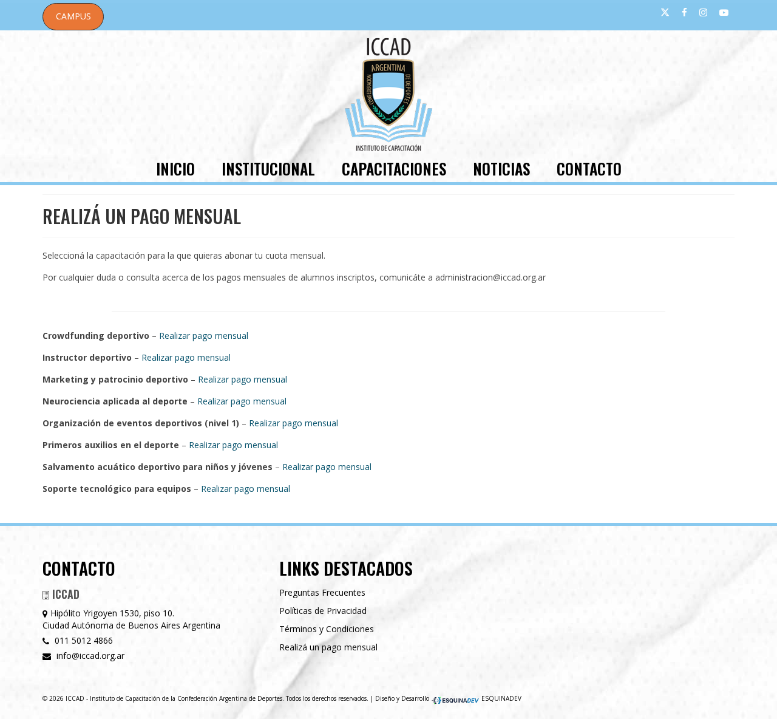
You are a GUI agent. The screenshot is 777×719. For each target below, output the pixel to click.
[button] (73, 16)
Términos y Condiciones (326, 629)
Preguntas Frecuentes (322, 592)
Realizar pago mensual (203, 335)
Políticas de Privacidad (323, 610)
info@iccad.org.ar (89, 655)
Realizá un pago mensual (328, 647)
